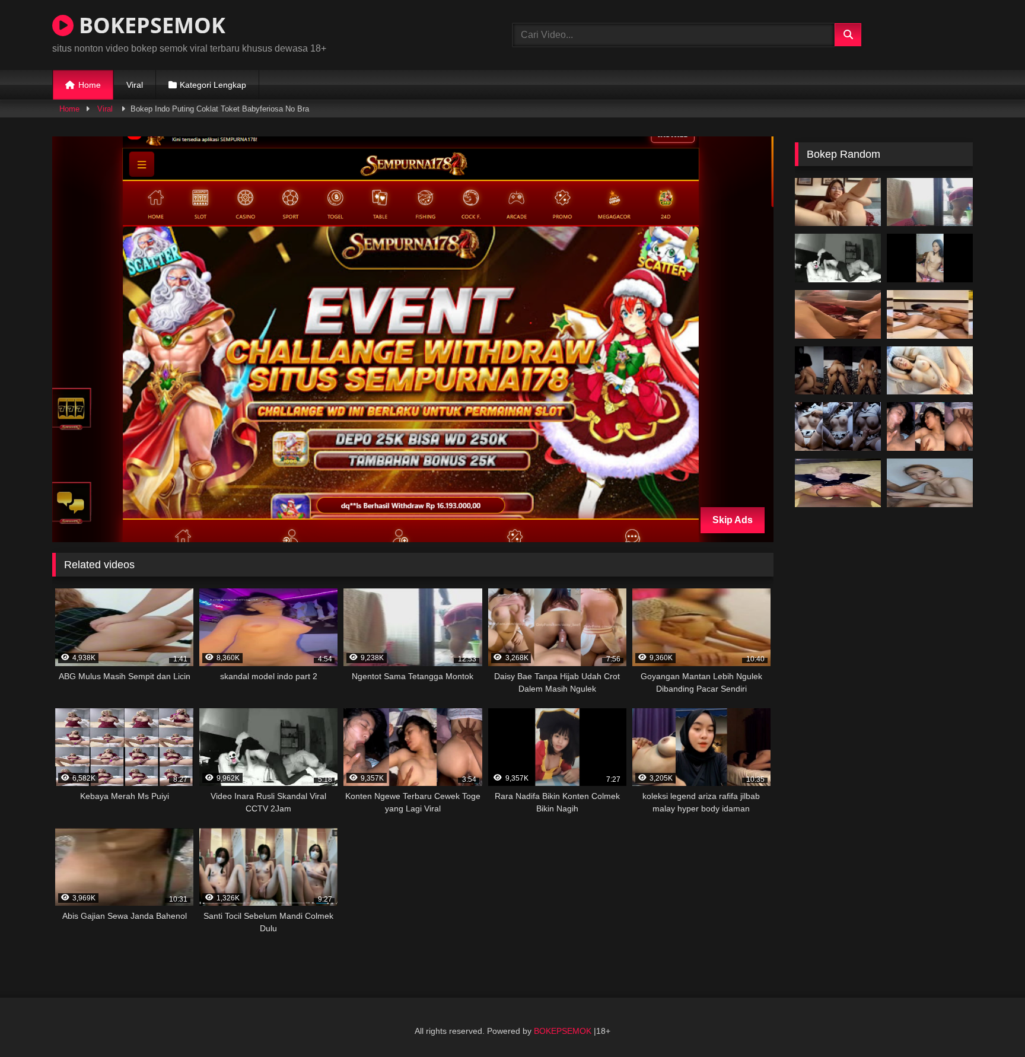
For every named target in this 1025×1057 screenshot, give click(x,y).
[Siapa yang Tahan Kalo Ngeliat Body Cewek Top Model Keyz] (930, 370)
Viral (134, 85)
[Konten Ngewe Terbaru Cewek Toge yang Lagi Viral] (930, 426)
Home (89, 85)
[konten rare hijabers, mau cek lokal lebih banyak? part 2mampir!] (838, 483)
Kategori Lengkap (213, 85)
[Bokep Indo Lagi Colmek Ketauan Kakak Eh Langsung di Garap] (930, 258)
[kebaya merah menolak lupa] (838, 314)
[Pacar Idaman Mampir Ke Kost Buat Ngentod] (930, 483)
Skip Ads (732, 520)
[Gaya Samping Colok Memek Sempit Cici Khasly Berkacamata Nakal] (838, 202)
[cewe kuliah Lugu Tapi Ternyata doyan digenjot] (838, 370)
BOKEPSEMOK (149, 25)
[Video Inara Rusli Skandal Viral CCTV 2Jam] (838, 258)
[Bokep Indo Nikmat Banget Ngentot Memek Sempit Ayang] (838, 426)
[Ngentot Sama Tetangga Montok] (930, 202)
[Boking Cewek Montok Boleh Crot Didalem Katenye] (930, 314)
